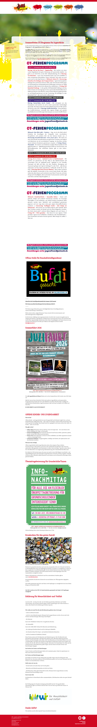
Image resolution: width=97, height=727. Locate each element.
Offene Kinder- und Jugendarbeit (47, 7)
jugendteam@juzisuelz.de (43, 59)
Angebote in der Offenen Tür (10, 48)
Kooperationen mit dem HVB (68, 7)
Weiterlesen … (9, 55)
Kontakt (83, 722)
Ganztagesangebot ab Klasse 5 (58, 7)
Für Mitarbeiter (82, 721)
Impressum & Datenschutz (80, 723)
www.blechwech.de (33, 577)
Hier (7, 50)
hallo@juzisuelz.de (30, 323)
